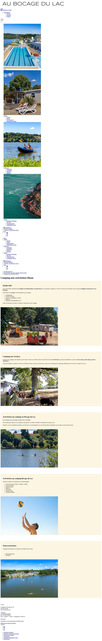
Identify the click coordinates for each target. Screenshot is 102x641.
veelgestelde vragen (11, 225)
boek (2, 8)
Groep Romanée (10, 223)
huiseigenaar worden (11, 121)
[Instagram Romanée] (7, 234)
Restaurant (9, 169)
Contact (10, 10)
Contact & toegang (8, 229)
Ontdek (5, 253)
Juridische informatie (8, 632)
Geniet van (6, 246)
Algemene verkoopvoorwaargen (11, 633)
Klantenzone (5, 10)
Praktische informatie (12, 221)
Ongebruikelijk (10, 120)
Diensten (9, 173)
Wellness (9, 171)
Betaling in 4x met (5, 623)
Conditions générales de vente (11, 637)
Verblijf (5, 239)
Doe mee (9, 222)
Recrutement (7, 639)
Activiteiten (9, 170)
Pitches (8, 118)
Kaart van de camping (9, 635)
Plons (5, 238)
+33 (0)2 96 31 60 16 (14, 230)
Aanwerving (6, 636)
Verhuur (8, 117)
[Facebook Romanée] (7, 233)
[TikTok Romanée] (7, 235)
